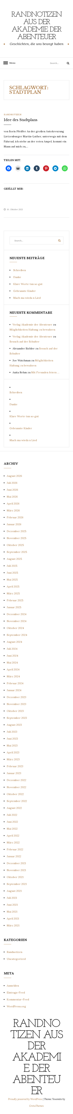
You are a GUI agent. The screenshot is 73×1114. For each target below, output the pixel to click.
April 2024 (13, 669)
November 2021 (16, 870)
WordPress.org (16, 1006)
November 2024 (16, 621)
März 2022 (13, 842)
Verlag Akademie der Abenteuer (32, 324)
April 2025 (13, 586)
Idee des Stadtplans (20, 120)
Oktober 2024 (15, 628)
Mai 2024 (12, 662)
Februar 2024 (15, 683)
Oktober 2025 (15, 545)
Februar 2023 (15, 766)
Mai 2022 (12, 828)
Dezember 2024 (16, 614)
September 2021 (17, 884)
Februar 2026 (15, 517)
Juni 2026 (12, 489)
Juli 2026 (12, 483)
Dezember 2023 (16, 697)
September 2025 (17, 552)
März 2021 (13, 925)
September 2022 (17, 801)
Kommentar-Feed (18, 999)
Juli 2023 (12, 731)
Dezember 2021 (16, 863)
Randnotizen (12, 114)
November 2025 (16, 538)
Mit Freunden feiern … (45, 372)
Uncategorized (16, 959)
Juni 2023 (12, 738)
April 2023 (13, 752)
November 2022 (16, 787)
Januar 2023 (14, 773)
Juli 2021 (12, 897)
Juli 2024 (12, 648)
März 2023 (13, 759)
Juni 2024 (12, 655)
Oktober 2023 (15, 711)
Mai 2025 (12, 579)
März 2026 (13, 510)
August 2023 (14, 724)
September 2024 (17, 635)
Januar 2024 (14, 690)
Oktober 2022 (15, 794)
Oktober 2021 (15, 877)
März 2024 (13, 676)
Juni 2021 (12, 904)
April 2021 (13, 918)
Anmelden (13, 985)
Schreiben (19, 270)
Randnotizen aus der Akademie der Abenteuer (36, 26)
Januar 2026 (14, 524)
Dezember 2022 (16, 780)
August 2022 (14, 808)
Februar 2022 (15, 849)
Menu (11, 62)
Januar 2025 (14, 607)
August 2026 (14, 476)
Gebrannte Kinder (24, 291)
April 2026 (13, 503)
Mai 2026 (12, 496)
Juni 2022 (12, 821)
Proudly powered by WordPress (25, 1099)
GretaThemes (36, 1105)
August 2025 (14, 559)
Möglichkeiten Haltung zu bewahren (32, 329)
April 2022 (13, 835)
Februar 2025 (15, 600)
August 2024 (14, 642)
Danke (17, 277)
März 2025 (13, 593)
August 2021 (14, 891)
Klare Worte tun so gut (27, 284)
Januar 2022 (14, 856)
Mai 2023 (12, 745)
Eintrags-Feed (16, 992)
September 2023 (17, 718)
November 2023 (16, 704)
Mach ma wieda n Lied (27, 298)
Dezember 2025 (16, 531)
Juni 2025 (12, 572)
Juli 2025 (12, 565)
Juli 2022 (12, 815)
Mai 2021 (12, 911)
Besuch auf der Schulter (24, 341)
